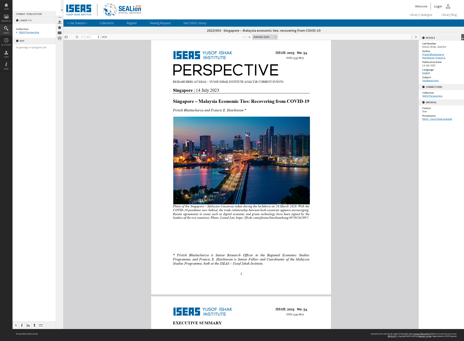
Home (6, 9)
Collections (107, 23)
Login (6, 57)
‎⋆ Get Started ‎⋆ (77, 23)
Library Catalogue (421, 15)
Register (132, 23)
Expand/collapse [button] (462, 37)
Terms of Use (33, 334)
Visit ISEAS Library (194, 23)
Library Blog (449, 15)
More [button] (6, 69)
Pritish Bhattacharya (433, 54)
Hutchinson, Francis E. (434, 57)
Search (6, 33)
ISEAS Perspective (29, 32)
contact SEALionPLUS (422, 334)
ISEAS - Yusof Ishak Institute (437, 119)
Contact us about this (59, 33)
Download (59, 22)
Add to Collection (59, 27)
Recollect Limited (424, 336)
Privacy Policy (21, 334)
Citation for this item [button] (59, 38)
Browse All (6, 21)
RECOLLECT (392, 336)
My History (6, 45)
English (426, 73)
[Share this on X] (16, 323)
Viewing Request (160, 23)
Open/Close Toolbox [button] (62, 6)
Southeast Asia (430, 80)
